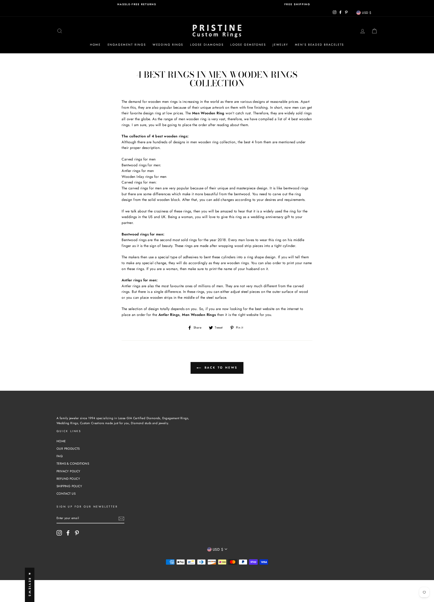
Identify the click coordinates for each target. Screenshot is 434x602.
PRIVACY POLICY (68, 471)
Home (95, 44)
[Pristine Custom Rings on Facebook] (68, 533)
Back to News (220, 367)
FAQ (60, 456)
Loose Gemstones (248, 44)
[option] (137, 4)
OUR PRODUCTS (68, 448)
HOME (61, 441)
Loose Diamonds (207, 44)
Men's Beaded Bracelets (319, 44)
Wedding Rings (168, 44)
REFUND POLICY (68, 478)
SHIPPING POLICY (69, 486)
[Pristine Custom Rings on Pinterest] (77, 533)
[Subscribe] (121, 518)
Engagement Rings (127, 44)
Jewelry (280, 44)
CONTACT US (66, 493)
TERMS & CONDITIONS (73, 463)
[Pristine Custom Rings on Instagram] (59, 533)
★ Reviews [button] (30, 584)
